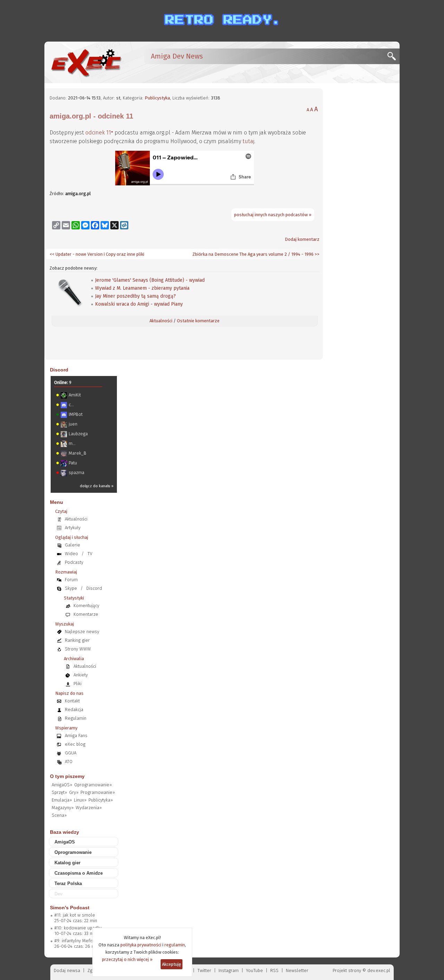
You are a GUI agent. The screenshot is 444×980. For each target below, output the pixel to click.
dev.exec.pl (378, 970)
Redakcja (74, 709)
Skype (71, 588)
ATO (68, 761)
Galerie (72, 545)
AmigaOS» (62, 784)
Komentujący (86, 605)
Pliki (78, 683)
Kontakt (72, 700)
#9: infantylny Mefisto (75, 940)
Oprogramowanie (73, 852)
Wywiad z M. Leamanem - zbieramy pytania (142, 288)
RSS (274, 970)
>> (316, 254)
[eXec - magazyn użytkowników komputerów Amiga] (86, 62)
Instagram (229, 970)
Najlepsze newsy (82, 631)
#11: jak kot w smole (74, 915)
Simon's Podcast (69, 907)
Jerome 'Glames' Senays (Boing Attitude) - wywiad (150, 280)
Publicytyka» (100, 800)
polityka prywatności (140, 944)
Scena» (59, 815)
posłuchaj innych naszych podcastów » (272, 214)
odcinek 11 (98, 132)
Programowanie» (97, 792)
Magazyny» (63, 807)
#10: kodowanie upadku (78, 927)
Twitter (204, 970)
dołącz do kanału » (96, 486)
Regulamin (75, 718)
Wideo (71, 553)
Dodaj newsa (67, 970)
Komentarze (86, 614)
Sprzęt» (59, 792)
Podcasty (74, 562)
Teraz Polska (68, 883)
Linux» (80, 800)
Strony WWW (78, 648)
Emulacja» (62, 800)
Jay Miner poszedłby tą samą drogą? (135, 296)
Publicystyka (157, 97)
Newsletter (297, 970)
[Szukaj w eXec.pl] (393, 58)
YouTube (254, 970)
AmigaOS (64, 842)
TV (89, 553)
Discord (59, 370)
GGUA (70, 752)
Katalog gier (67, 862)
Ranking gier (77, 640)
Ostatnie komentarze (198, 320)
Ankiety (81, 674)
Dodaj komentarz (302, 239)
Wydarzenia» (89, 807)
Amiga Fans (76, 735)
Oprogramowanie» (93, 784)
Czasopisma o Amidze (78, 873)
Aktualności (161, 320)
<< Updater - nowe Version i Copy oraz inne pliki (97, 254)
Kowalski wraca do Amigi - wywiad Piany (139, 304)
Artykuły (72, 527)
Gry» (73, 792)
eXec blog (75, 744)
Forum (71, 579)
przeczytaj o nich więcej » (127, 959)
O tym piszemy (67, 776)
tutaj (248, 141)
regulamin (174, 944)
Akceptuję (171, 964)
